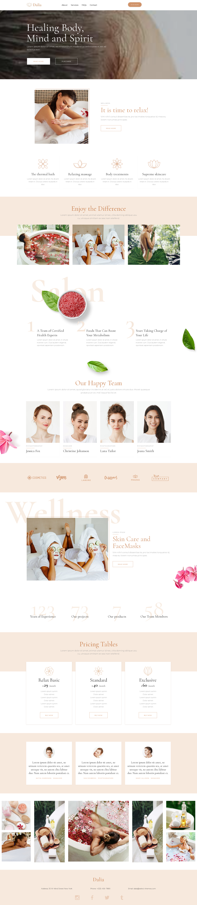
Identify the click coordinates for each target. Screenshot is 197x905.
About (64, 5)
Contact (93, 5)
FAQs (84, 5)
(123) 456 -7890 (104, 889)
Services (74, 5)
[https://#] (36, 477)
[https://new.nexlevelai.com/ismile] (34, 5)
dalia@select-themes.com (144, 889)
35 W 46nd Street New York (60, 889)
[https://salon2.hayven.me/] (98, 879)
